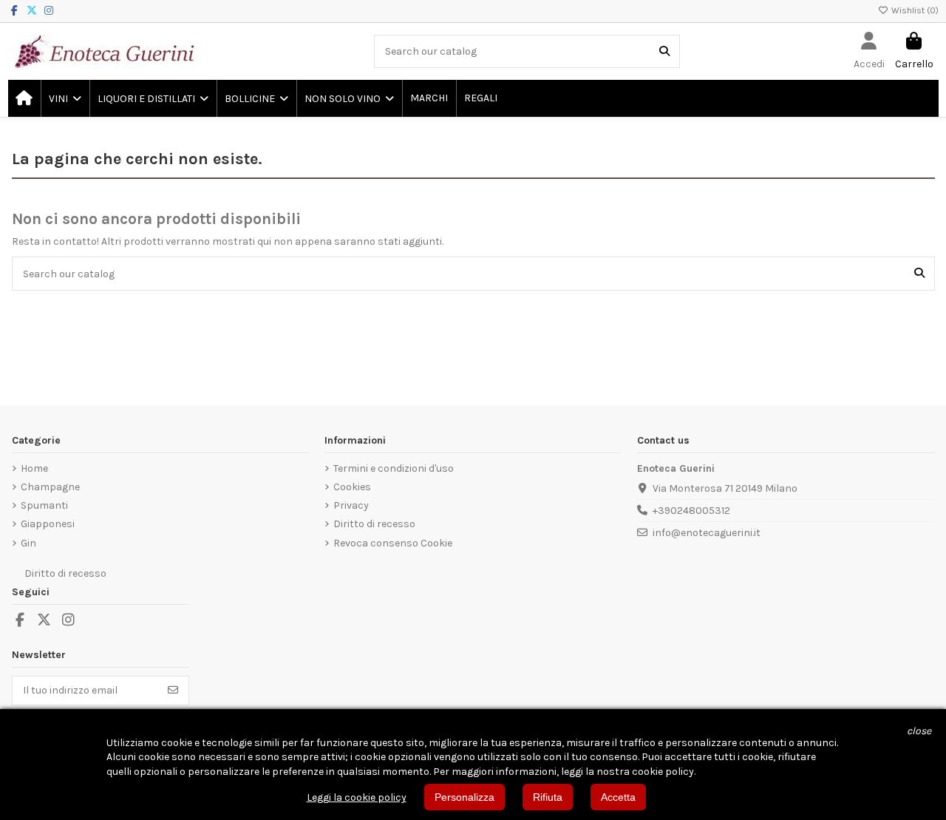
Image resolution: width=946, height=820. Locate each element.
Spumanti (44, 505)
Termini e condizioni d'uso (393, 468)
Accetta (618, 797)
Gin (28, 543)
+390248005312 (691, 510)
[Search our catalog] (664, 51)
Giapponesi (48, 524)
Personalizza (464, 797)
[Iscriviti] (172, 691)
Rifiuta (547, 797)
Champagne (50, 487)
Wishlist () (914, 10)
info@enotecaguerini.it (706, 532)
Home (34, 468)
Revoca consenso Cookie (392, 543)
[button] (64, 98)
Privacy (351, 505)
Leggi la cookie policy (356, 797)
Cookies (352, 487)
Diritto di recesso (374, 524)
